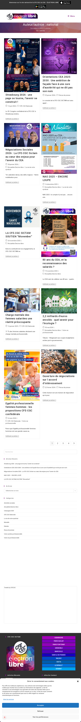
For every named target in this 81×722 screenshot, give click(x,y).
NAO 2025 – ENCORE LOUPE (12, 475)
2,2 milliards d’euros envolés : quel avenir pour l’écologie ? (58, 320)
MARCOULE (59, 651)
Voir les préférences (40, 717)
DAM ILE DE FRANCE (58, 655)
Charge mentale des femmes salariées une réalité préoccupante (18, 318)
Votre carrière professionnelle (13, 534)
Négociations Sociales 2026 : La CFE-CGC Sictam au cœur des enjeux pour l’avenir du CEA (31, 471)
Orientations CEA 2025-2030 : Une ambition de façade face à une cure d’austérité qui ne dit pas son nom (58, 84)
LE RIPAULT (59, 665)
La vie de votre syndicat (11, 518)
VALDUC (58, 658)
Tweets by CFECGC (10, 587)
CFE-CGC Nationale (26, 106)
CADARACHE (58, 637)
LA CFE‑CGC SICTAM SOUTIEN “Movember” (17, 479)
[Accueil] (37, 31)
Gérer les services (8, 699)
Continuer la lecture (12, 119)
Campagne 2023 (9, 511)
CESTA (58, 662)
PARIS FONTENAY (59, 644)
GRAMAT (59, 669)
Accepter (40, 705)
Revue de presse (64, 95)
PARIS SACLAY (59, 641)
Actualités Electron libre (16, 167)
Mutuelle (6, 522)
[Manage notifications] (4, 717)
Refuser (40, 711)
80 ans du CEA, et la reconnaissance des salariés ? (55, 263)
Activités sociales (9, 503)
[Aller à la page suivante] (74, 443)
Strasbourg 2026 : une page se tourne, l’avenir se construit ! (21, 98)
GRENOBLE (59, 648)
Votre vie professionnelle (11, 538)
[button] (78, 681)
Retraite (6, 526)
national (42, 31)
